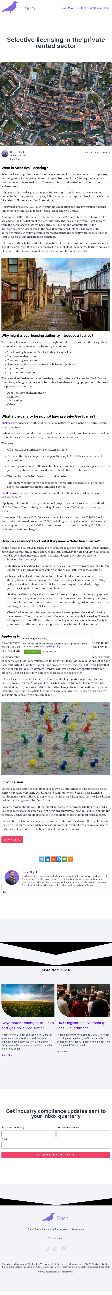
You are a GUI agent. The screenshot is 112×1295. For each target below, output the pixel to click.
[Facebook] (58, 859)
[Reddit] (53, 859)
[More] (70, 859)
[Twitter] (41, 859)
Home (63, 8)
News (71, 8)
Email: (4, 1139)
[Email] (64, 859)
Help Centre (81, 8)
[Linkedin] (47, 859)
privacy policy (53, 646)
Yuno (34, 683)
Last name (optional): (68, 1127)
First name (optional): (12, 1127)
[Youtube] (64, 1249)
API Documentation (99, 8)
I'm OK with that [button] (32, 652)
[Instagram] (47, 1249)
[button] (8, 1024)
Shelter (5, 422)
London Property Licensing (17, 493)
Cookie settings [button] (49, 652)
